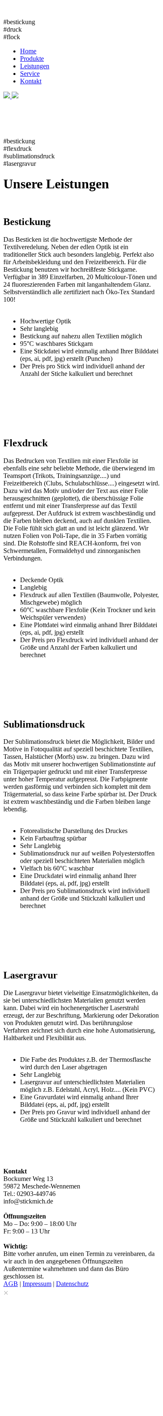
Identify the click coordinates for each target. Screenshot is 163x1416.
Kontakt (30, 81)
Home (28, 51)
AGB (10, 1283)
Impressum (37, 1283)
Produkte (32, 58)
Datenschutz (72, 1283)
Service (30, 73)
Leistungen (34, 66)
